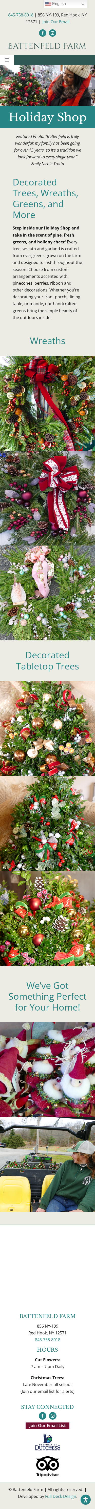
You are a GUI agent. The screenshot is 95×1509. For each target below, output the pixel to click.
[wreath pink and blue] (47, 547)
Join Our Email (56, 22)
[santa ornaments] (47, 1024)
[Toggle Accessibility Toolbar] (85, 1499)
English (58, 4)
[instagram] (52, 33)
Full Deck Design (60, 1496)
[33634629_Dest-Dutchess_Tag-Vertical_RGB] (47, 1436)
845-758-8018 (20, 15)
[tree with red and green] (47, 778)
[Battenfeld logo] (47, 44)
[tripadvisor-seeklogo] (47, 1458)
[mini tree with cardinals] (47, 873)
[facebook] (42, 33)
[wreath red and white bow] (47, 452)
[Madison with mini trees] (47, 1119)
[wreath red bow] (47, 358)
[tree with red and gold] (47, 683)
